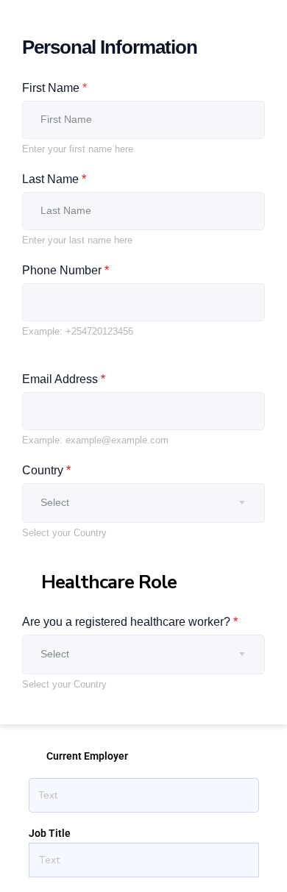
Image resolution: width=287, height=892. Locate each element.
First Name (54, 88)
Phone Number (65, 270)
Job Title (50, 833)
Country (46, 470)
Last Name (54, 179)
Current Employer (87, 756)
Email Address (63, 379)
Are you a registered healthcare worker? (130, 622)
